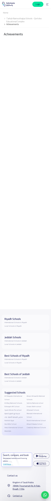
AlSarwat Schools (33, 410)
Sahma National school (35, 403)
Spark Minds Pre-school (12, 410)
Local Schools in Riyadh (13, 326)
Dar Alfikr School (10, 424)
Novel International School (36, 420)
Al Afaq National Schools (13, 403)
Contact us (17, 495)
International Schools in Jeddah (15, 340)
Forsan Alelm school (34, 406)
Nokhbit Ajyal (9, 420)
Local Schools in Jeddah (12, 344)
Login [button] (38, 4)
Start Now (7, 464)
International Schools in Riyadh (15, 322)
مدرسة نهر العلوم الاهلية (12, 413)
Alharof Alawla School (34, 424)
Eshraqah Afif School (11, 406)
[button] (47, 4)
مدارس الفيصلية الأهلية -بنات (13, 417)
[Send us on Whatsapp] (45, 495)
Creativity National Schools (36, 427)
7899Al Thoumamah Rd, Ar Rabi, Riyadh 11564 (26, 487)
